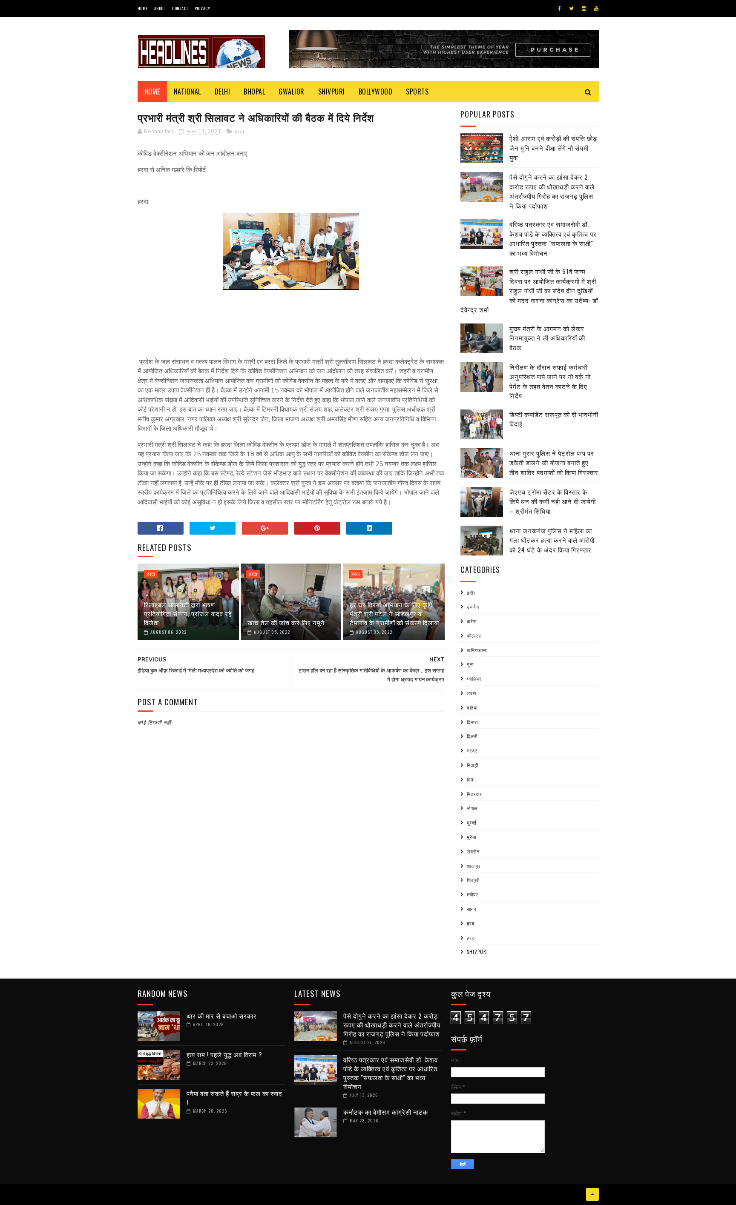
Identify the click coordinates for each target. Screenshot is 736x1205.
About (160, 8)
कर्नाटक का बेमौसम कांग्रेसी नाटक (385, 1111)
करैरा (472, 621)
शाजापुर (474, 865)
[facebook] (559, 8)
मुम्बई (472, 822)
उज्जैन (473, 606)
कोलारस (474, 635)
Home (143, 8)
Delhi (222, 91)
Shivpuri (331, 91)
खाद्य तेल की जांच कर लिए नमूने (286, 622)
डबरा (471, 693)
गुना (470, 664)
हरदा (239, 131)
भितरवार (474, 793)
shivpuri (477, 951)
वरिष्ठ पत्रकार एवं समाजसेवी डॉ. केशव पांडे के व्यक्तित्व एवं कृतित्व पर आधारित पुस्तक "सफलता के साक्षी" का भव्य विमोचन (553, 238)
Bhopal (254, 91)
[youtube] (596, 8)
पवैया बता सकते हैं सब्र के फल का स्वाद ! (234, 1097)
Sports (417, 91)
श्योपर (472, 894)
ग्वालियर (474, 678)
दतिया (472, 707)
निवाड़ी (472, 764)
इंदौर (471, 592)
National (187, 91)
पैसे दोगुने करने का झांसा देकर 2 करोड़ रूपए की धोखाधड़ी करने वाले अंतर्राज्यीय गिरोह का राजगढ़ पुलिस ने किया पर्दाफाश (552, 191)
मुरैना (471, 836)
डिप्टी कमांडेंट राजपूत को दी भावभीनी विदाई (553, 419)
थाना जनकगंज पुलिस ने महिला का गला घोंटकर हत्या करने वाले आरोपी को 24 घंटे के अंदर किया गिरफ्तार (552, 540)
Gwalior (292, 91)
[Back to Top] (592, 1194)
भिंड (470, 779)
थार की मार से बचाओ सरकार (222, 1015)
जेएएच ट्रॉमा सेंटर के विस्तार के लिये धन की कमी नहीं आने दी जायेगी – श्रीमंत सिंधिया (552, 501)
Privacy (202, 8)
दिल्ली (472, 736)
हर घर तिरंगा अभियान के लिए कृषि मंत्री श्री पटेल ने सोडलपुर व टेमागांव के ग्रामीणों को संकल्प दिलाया (394, 613)
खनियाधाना (477, 650)
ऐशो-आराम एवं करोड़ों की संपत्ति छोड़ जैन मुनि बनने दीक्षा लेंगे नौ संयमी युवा (553, 147)
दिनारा (472, 721)
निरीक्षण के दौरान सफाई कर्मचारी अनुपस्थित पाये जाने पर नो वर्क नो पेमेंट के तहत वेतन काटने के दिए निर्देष (550, 381)
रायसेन (473, 851)
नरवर (472, 750)
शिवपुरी (473, 879)
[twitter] (571, 8)
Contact (180, 8)
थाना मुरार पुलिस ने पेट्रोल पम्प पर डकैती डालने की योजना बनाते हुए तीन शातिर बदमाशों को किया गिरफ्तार (553, 462)
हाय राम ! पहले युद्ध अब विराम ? (224, 1054)
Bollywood (376, 91)
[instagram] (584, 8)
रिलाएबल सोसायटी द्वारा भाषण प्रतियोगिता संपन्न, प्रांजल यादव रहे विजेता (188, 613)
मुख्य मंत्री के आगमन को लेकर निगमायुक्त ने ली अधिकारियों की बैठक (547, 337)
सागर (472, 908)
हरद (471, 923)
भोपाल (472, 807)
